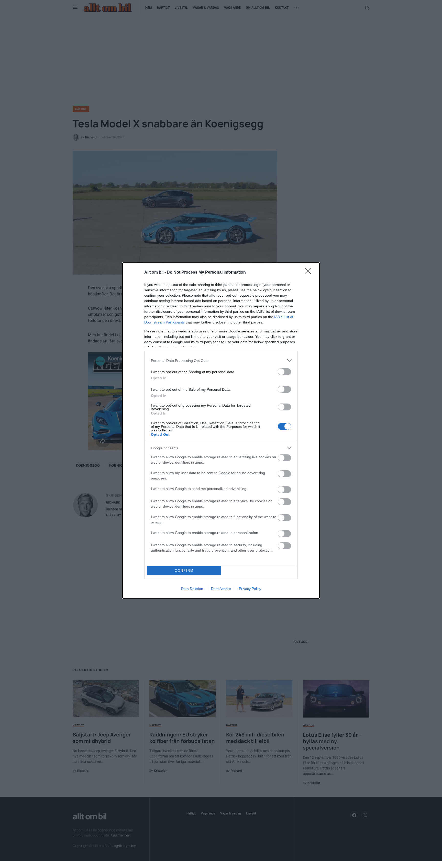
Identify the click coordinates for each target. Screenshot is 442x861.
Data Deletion (192, 589)
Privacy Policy (250, 589)
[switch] (284, 371)
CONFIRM (184, 571)
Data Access (221, 589)
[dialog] (221, 430)
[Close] (309, 272)
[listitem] (221, 360)
